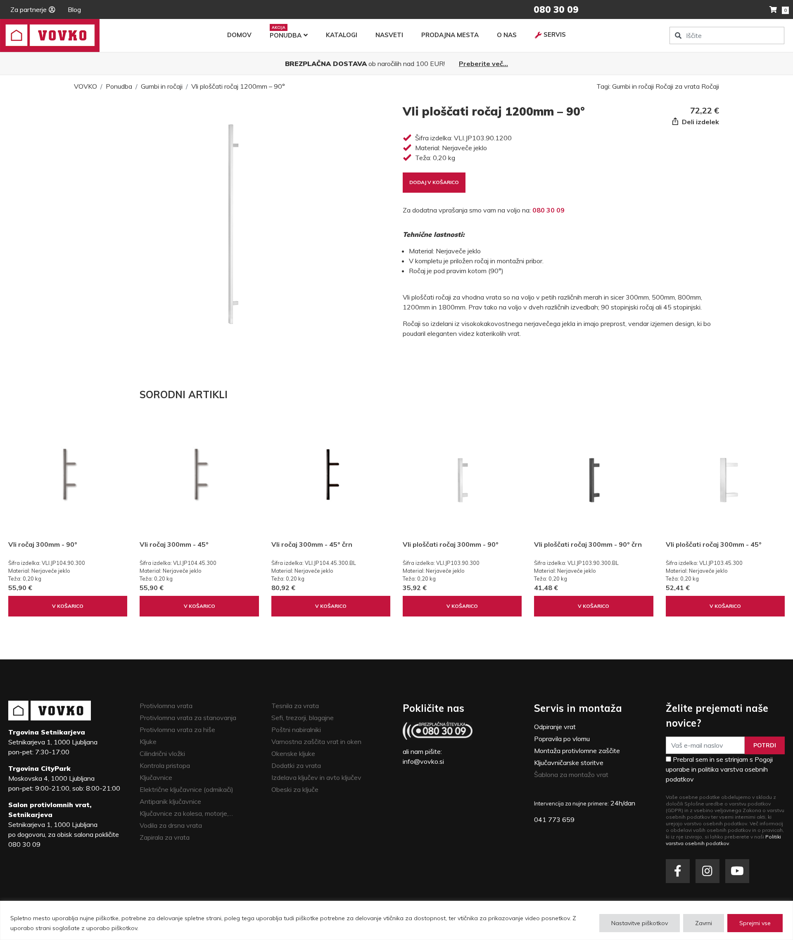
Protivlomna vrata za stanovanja (188, 717)
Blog (74, 9)
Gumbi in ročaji (162, 86)
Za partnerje (28, 9)
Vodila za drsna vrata (171, 825)
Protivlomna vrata (166, 705)
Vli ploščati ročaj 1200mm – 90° (238, 86)
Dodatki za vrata (296, 765)
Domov (239, 35)
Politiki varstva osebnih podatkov (723, 840)
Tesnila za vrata (295, 705)
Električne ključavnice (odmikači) (186, 789)
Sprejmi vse (755, 923)
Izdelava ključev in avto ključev (316, 777)
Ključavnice (156, 777)
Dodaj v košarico (434, 182)
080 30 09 (548, 210)
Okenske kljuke (293, 753)
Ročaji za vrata (677, 86)
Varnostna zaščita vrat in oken (316, 741)
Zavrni (703, 923)
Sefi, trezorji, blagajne (302, 717)
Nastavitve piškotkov (639, 923)
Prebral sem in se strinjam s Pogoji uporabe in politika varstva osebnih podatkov (719, 769)
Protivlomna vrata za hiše (177, 729)
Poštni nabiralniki (296, 729)
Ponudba (286, 35)
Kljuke (148, 741)
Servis (555, 34)
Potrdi (764, 745)
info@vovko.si (423, 761)
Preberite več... (483, 63)
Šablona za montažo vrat (571, 774)
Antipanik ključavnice (170, 801)
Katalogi (341, 35)
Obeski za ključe (294, 789)
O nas (507, 35)
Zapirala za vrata (165, 837)
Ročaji (710, 86)
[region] (396, 920)
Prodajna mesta (450, 35)
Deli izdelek (699, 122)
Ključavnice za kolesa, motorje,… (186, 813)
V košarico (67, 606)
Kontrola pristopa (165, 765)
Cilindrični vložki (162, 753)
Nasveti (389, 35)
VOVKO (85, 86)
